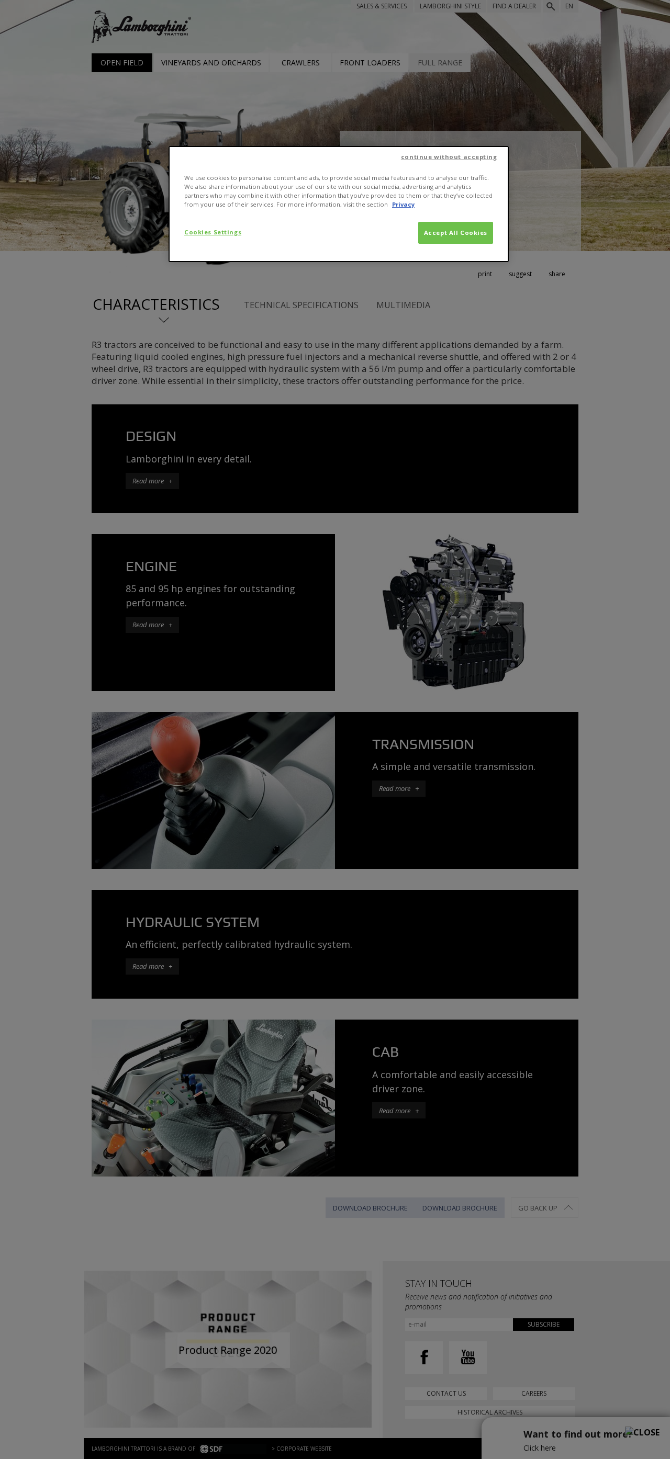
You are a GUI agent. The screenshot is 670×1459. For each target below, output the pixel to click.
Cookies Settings (212, 232)
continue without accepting (449, 157)
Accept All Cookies (455, 232)
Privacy (403, 204)
